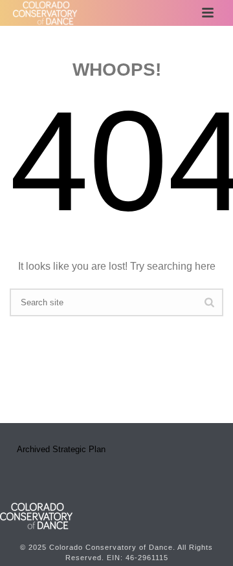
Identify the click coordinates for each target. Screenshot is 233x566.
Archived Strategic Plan (61, 449)
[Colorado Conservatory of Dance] (36, 515)
